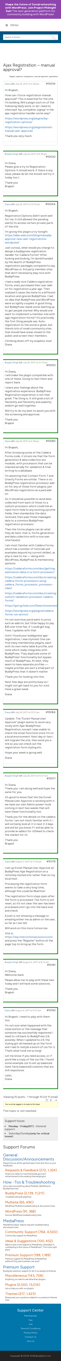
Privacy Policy (30, 1332)
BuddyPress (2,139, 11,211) (24, 1193)
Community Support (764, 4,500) (31, 1232)
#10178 (51, 861)
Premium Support (19, 1267)
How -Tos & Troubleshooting (29, 1182)
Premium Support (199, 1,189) (28, 1255)
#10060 (51, 441)
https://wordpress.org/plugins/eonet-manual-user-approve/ (29, 129)
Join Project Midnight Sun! (30, 8)
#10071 (51, 778)
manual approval (41, 76)
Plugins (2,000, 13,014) (22, 1285)
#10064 (51, 712)
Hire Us (30, 1341)
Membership (30, 1315)
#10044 (51, 204)
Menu (14, 25)
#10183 (51, 1010)
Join (30, 1324)
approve (19, 76)
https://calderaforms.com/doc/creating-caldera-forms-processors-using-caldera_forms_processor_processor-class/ (31, 583)
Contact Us (30, 1337)
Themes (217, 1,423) (20, 1294)
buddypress (28, 76)
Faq (30, 1320)
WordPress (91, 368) (20, 1211)
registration (53, 76)
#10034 (51, 83)
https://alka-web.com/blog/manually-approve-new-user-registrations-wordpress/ (28, 239)
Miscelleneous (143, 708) (24, 1275)
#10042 (51, 156)
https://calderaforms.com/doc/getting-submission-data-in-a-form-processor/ (30, 570)
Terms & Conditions (31, 1328)
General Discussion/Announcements (28, 1157)
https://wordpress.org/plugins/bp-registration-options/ (27, 120)
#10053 (51, 365)
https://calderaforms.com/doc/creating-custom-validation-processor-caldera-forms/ (31, 597)
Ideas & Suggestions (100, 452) (29, 1241)
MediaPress (13, 1220)
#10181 (51, 964)
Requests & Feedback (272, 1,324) (31, 1170)
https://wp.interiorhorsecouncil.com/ (29, 937)
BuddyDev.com (43, 1356)
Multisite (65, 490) (19, 1202)
